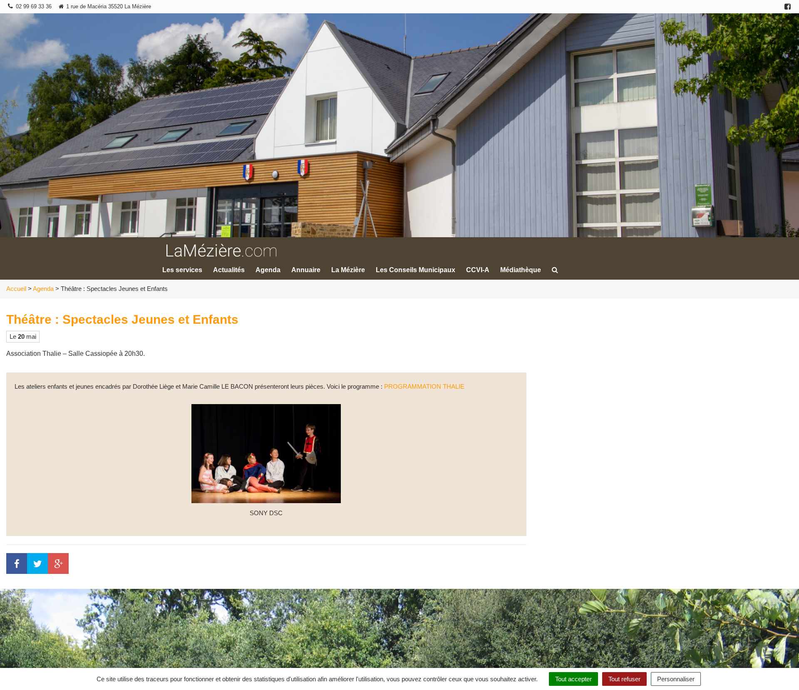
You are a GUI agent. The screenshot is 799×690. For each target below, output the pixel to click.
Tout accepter (573, 679)
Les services (182, 269)
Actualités (229, 269)
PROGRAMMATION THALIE (424, 386)
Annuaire (305, 269)
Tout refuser (624, 679)
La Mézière (348, 269)
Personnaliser (676, 679)
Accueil (16, 288)
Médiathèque (520, 269)
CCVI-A (477, 269)
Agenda (268, 269)
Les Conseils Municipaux (415, 269)
